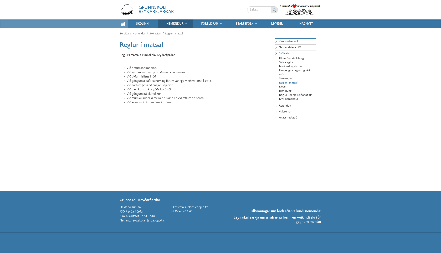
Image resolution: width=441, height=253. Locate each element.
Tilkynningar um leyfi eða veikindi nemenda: (285, 211)
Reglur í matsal (174, 33)
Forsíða (124, 33)
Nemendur (139, 33)
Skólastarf (155, 33)
